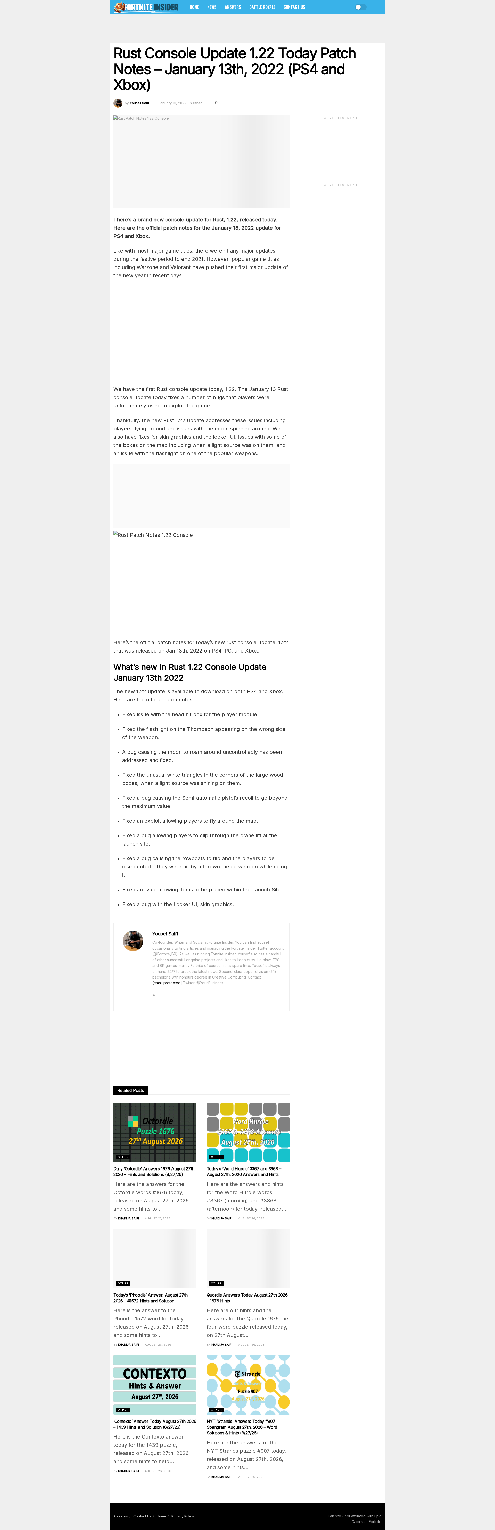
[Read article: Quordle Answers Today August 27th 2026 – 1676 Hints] (248, 1258)
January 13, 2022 (172, 103)
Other (197, 103)
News (212, 7)
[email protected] (167, 983)
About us (120, 1516)
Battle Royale (262, 7)
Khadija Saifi (128, 1218)
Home (194, 7)
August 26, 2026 (251, 1218)
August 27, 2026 (157, 1218)
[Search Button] (380, 7)
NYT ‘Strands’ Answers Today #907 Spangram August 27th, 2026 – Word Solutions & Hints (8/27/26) (242, 1427)
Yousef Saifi (139, 103)
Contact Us (294, 7)
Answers (233, 7)
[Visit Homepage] (145, 7)
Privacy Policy (182, 1516)
